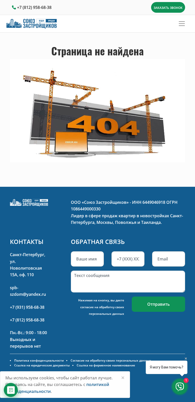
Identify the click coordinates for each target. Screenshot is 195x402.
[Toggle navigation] (182, 24)
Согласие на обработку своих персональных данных (111, 360)
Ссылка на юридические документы (42, 365)
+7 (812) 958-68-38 (34, 7)
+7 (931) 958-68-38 (27, 307)
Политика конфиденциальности (39, 360)
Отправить (158, 304)
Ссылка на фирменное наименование (106, 365)
